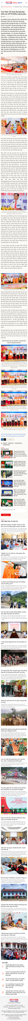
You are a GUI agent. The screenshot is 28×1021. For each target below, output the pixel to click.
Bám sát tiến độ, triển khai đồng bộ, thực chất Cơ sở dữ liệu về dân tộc (13, 818)
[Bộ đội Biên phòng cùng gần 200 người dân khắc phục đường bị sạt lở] (14, 747)
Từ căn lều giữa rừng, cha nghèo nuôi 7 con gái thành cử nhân (15, 979)
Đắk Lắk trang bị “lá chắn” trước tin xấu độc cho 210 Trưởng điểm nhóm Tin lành (13, 525)
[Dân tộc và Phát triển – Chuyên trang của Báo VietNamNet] (9, 2)
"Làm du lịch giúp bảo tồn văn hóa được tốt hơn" (13, 642)
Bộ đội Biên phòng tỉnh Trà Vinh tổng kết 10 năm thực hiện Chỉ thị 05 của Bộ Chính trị (20, 473)
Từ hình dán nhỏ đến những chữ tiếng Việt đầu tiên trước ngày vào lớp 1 (14, 905)
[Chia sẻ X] (5, 439)
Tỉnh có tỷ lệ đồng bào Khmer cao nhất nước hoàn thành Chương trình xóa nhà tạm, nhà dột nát (20, 492)
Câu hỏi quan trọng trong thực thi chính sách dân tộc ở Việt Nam (13, 934)
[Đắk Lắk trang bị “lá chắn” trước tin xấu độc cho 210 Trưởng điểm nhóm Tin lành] (14, 541)
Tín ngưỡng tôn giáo (17, 6)
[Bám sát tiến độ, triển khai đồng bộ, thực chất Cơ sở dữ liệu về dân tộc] (14, 835)
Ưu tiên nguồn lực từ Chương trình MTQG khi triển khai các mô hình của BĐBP (13, 788)
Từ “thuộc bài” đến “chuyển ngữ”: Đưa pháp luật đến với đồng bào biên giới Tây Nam (14, 671)
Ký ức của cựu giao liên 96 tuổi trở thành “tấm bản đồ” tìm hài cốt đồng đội (16, 973)
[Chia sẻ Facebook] (2, 439)
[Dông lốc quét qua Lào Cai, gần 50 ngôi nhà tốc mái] (14, 717)
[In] (10, 439)
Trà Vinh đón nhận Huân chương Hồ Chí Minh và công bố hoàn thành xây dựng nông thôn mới (20, 483)
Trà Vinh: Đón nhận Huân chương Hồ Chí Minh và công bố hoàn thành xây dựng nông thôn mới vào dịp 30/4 (20, 502)
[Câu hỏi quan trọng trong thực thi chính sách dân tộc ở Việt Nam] (14, 951)
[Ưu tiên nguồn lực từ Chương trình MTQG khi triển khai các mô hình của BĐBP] (14, 805)
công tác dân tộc (18, 443)
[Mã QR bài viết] (13, 439)
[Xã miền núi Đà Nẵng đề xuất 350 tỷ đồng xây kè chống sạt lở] (14, 599)
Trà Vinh (5, 443)
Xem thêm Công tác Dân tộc (9, 521)
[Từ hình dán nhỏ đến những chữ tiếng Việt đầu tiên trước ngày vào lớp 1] (14, 921)
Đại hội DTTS (10, 443)
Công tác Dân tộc (8, 6)
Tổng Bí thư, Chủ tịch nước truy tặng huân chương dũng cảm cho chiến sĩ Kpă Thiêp (15, 992)
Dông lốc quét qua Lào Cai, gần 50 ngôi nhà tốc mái (14, 701)
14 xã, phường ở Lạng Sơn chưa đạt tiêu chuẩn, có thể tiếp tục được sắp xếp (15, 985)
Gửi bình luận (6, 514)
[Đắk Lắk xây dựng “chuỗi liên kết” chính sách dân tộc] (14, 865)
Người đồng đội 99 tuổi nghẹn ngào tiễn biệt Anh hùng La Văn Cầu (15, 966)
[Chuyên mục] (2, 2)
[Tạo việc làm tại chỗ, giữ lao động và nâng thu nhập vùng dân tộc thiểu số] (14, 629)
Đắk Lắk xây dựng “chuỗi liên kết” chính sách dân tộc (13, 848)
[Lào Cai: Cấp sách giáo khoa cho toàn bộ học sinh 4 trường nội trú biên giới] (14, 775)
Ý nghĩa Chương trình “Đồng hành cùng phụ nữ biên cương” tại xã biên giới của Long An (20, 463)
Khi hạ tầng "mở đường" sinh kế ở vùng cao (14, 878)
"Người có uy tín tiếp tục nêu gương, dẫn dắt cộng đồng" (13, 554)
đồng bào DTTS (6, 444)
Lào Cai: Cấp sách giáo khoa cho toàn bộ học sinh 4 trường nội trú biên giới (13, 760)
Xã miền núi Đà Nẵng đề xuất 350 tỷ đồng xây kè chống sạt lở (13, 582)
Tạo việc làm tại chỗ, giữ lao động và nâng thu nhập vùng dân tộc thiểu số (13, 612)
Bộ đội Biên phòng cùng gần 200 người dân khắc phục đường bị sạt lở (14, 730)
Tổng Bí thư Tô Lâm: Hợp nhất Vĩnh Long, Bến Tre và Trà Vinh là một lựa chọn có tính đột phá (20, 454)
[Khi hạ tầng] (14, 892)
